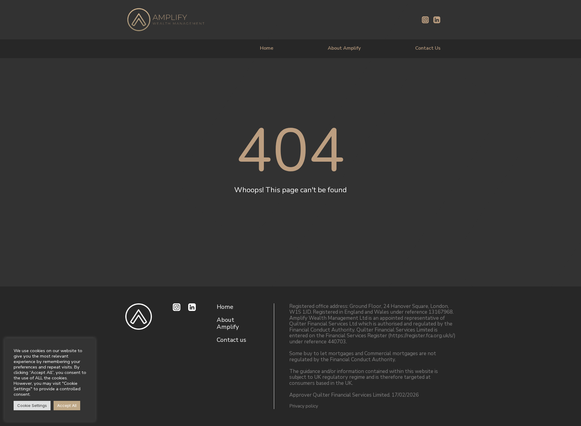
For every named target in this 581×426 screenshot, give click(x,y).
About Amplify (344, 48)
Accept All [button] (67, 405)
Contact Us (428, 48)
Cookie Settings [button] (32, 405)
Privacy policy (303, 406)
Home (266, 48)
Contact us (231, 339)
